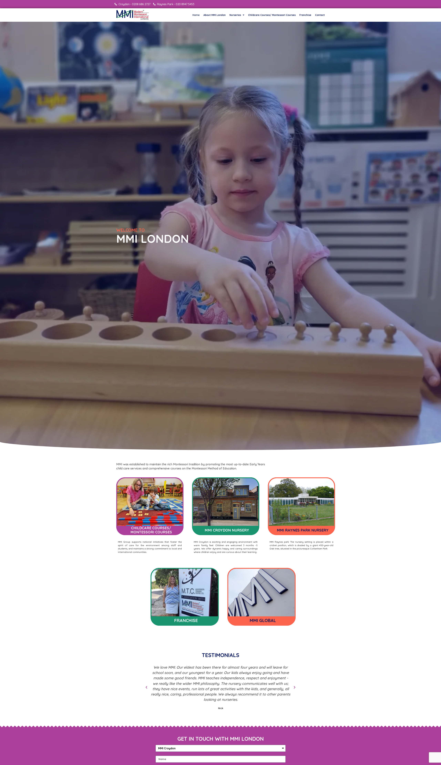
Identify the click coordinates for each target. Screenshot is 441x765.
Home (196, 15)
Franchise (305, 15)
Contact (320, 15)
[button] (146, 687)
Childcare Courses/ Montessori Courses (272, 15)
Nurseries (235, 15)
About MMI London (214, 15)
